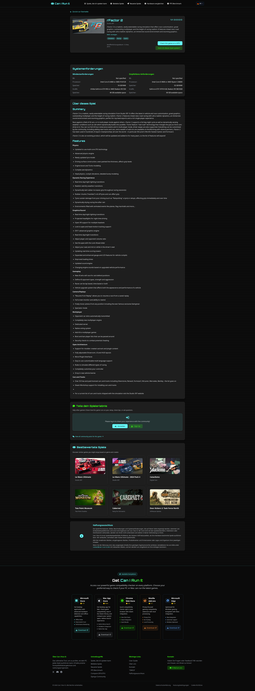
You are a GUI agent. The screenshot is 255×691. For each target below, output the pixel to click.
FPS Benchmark (97, 670)
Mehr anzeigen (112, 35)
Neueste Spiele (96, 667)
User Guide (133, 661)
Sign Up (137, 426)
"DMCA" (132, 670)
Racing (119, 38)
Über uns (132, 664)
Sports (126, 38)
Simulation (111, 38)
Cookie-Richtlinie (196, 685)
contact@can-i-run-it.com (101, 547)
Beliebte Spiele (96, 664)
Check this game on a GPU (170, 43)
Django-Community (98, 676)
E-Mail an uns (177, 668)
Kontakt (132, 667)
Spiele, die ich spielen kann (101, 661)
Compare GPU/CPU (98, 673)
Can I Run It (62, 685)
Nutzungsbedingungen (181, 685)
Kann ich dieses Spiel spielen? (169, 48)
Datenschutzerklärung (163, 685)
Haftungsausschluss (136, 673)
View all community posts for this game (88, 436)
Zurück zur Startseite (80, 12)
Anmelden (121, 426)
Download (82, 630)
